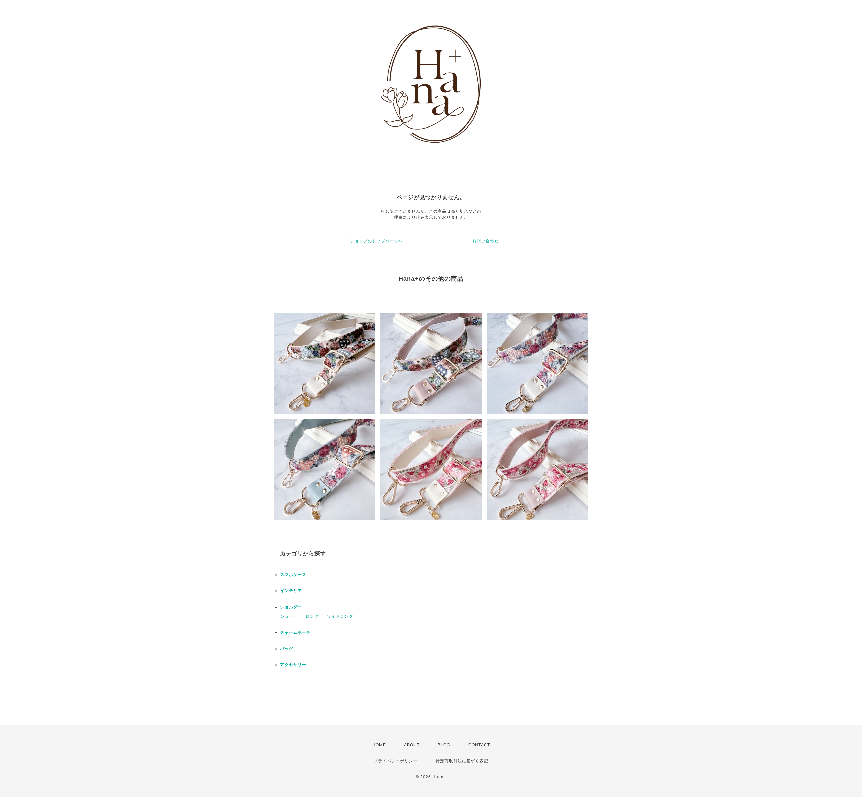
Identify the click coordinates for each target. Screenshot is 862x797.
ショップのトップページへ (376, 241)
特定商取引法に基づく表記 (462, 761)
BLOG (444, 744)
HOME (379, 744)
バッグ (286, 648)
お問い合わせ (485, 241)
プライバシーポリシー (396, 761)
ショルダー (291, 607)
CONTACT (479, 744)
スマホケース (293, 574)
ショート (289, 616)
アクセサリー (293, 664)
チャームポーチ (295, 632)
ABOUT (412, 744)
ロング (312, 616)
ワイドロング (340, 616)
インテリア (291, 590)
